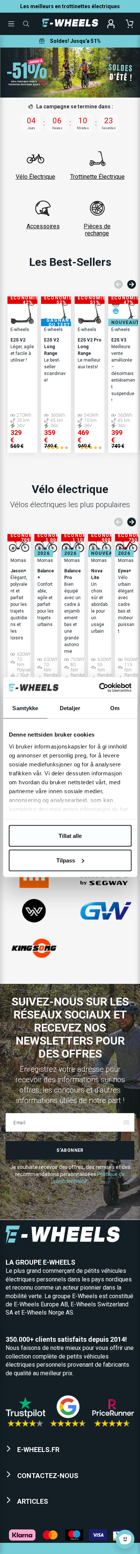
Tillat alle (70, 836)
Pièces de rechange (97, 230)
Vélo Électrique (35, 176)
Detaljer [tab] (70, 708)
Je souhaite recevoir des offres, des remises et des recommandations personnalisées (70, 1174)
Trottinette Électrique (97, 176)
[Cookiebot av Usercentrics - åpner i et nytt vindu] (99, 687)
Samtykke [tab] (25, 708)
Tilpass (65, 860)
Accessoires (43, 226)
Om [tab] (114, 708)
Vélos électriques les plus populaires (70, 504)
